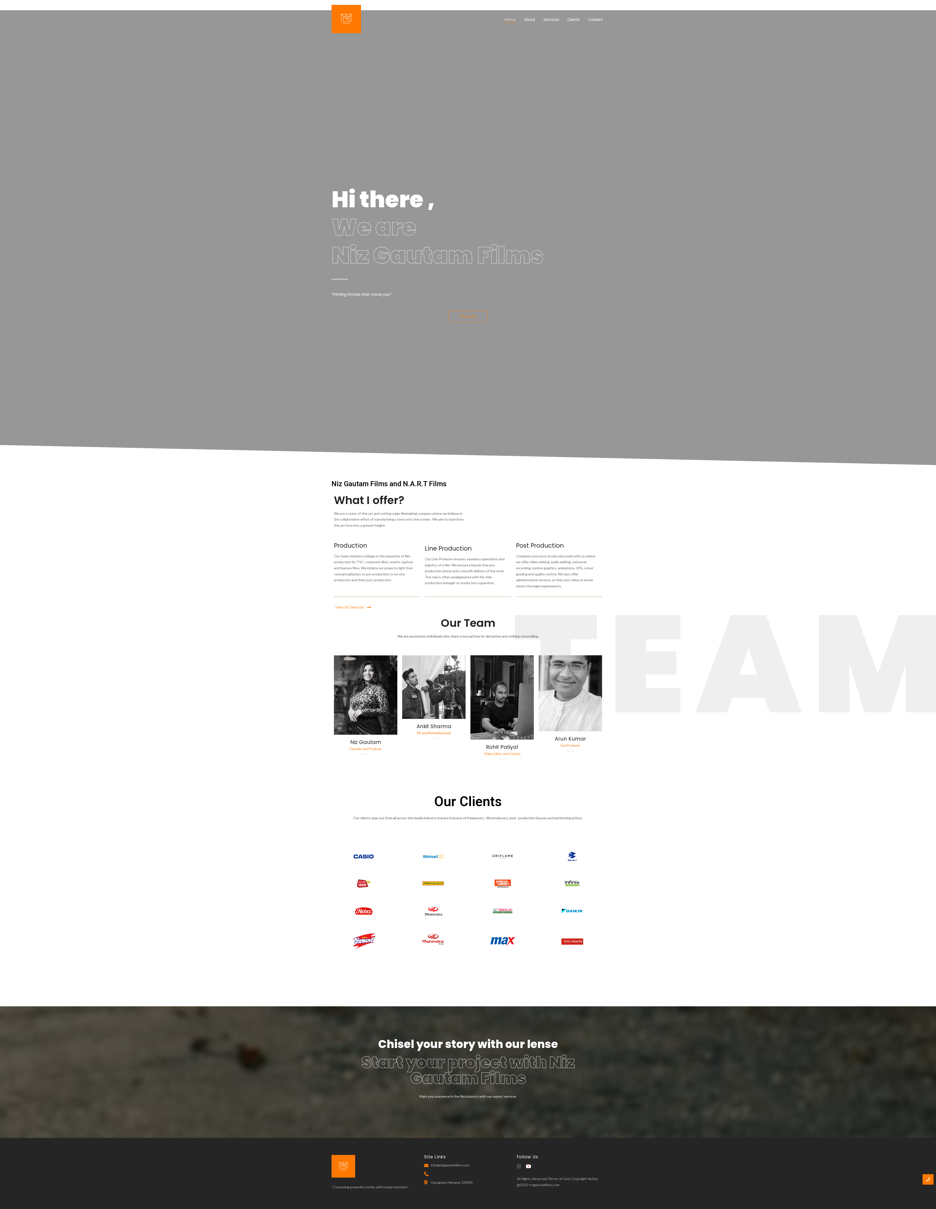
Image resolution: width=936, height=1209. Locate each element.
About (529, 19)
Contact (595, 19)
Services (551, 19)
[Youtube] (528, 1166)
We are (374, 227)
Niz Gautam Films (438, 255)
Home (510, 19)
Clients (573, 19)
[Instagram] (519, 1166)
